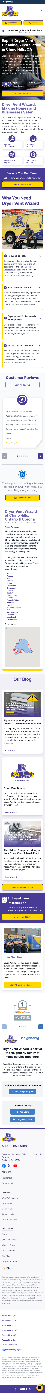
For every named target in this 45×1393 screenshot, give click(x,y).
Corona (10, 590)
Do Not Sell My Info (9, 1345)
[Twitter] (10, 1166)
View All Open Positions (21, 985)
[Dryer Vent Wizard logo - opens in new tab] (11, 1039)
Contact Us (7, 1209)
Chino (9, 583)
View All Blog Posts (20, 887)
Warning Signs (8, 1245)
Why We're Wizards (10, 1198)
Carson (10, 581)
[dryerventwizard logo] (22, 1137)
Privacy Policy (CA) (9, 1330)
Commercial (7, 1183)
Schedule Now (13, 23)
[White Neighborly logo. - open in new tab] (8, 2)
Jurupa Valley (12, 612)
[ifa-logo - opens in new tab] (6, 1268)
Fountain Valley (13, 600)
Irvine (9, 610)
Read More (10, 750)
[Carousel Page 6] (27, 456)
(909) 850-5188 (16, 1146)
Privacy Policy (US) (9, 1325)
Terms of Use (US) (9, 1316)
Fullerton (10, 602)
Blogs (4, 1234)
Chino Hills (11, 586)
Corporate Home (9, 1261)
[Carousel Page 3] (21, 456)
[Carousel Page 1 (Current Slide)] (17, 456)
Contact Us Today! (22, 917)
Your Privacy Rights (14, 1350)
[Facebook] (4, 1166)
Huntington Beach (14, 607)
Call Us (35, 23)
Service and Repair (9, 161)
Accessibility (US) (9, 1335)
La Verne (10, 615)
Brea (8, 578)
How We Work (8, 1203)
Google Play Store (24, 1119)
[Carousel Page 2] (19, 456)
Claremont (11, 588)
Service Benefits (9, 1239)
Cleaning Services (29, 145)
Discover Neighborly (21, 1091)
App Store (24, 1112)
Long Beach (11, 617)
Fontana (10, 598)
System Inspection (9, 145)
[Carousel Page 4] (23, 456)
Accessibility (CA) (9, 1340)
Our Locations (8, 1250)
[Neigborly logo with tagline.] (30, 1039)
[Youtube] (15, 1166)
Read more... (10, 624)
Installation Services (30, 161)
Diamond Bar (12, 595)
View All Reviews (22, 385)
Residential (7, 1178)
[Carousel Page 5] (25, 456)
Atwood (10, 576)
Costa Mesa (11, 593)
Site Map (6, 1256)
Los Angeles (12, 619)
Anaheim (10, 573)
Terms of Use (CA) (9, 1321)
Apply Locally (8, 1214)
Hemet (9, 605)
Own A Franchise (9, 1219)
